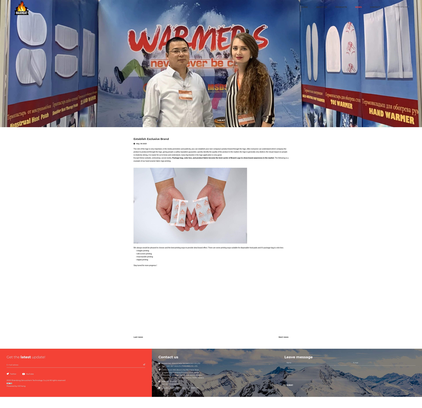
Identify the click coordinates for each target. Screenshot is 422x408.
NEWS (358, 7)
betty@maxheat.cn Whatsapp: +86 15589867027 (180, 388)
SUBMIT (290, 385)
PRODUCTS (341, 7)
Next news (283, 337)
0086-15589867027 (172, 384)
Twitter (13, 374)
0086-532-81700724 (169, 381)
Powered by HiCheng (16, 386)
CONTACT (375, 7)
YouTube (30, 374)
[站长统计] (76, 383)
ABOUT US (321, 7)
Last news (138, 337)
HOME (304, 7)
